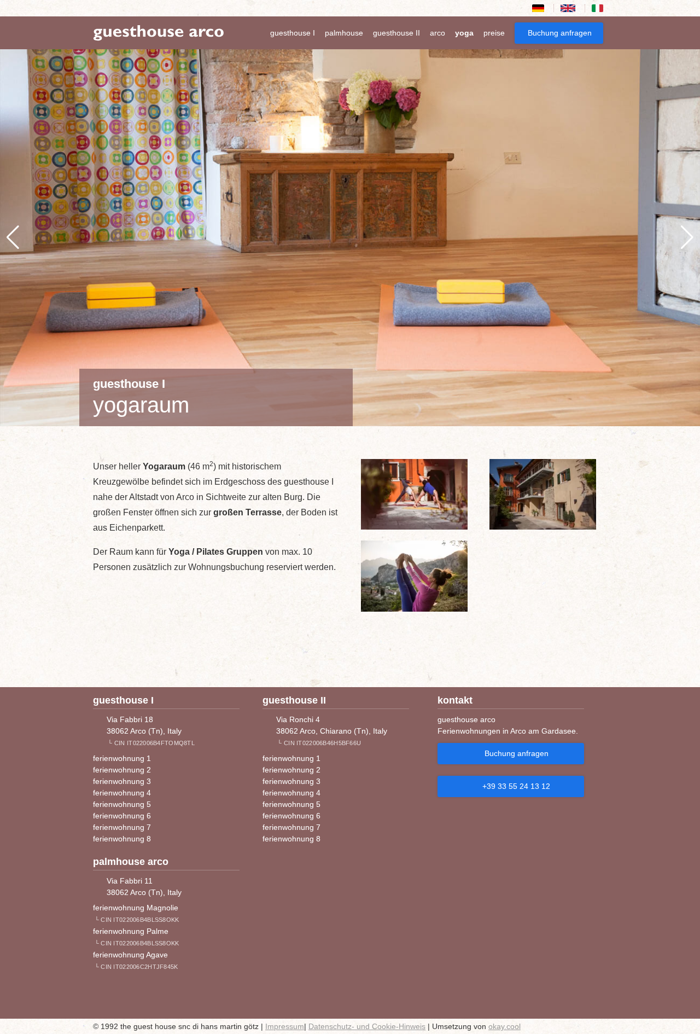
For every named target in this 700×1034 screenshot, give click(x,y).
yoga (464, 32)
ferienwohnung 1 (122, 758)
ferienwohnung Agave (130, 954)
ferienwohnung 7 (122, 827)
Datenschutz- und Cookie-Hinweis (366, 1026)
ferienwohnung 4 (122, 792)
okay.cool (504, 1026)
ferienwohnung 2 (122, 769)
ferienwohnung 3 (122, 781)
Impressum (284, 1026)
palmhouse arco (130, 861)
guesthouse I (292, 32)
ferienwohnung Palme (130, 931)
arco (437, 32)
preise (494, 32)
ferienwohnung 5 (122, 804)
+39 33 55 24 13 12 (516, 786)
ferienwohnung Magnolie (135, 907)
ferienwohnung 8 (122, 838)
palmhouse (344, 32)
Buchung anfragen (560, 32)
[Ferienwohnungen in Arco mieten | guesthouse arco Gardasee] (158, 32)
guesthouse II (396, 32)
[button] (12, 237)
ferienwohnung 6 (122, 815)
